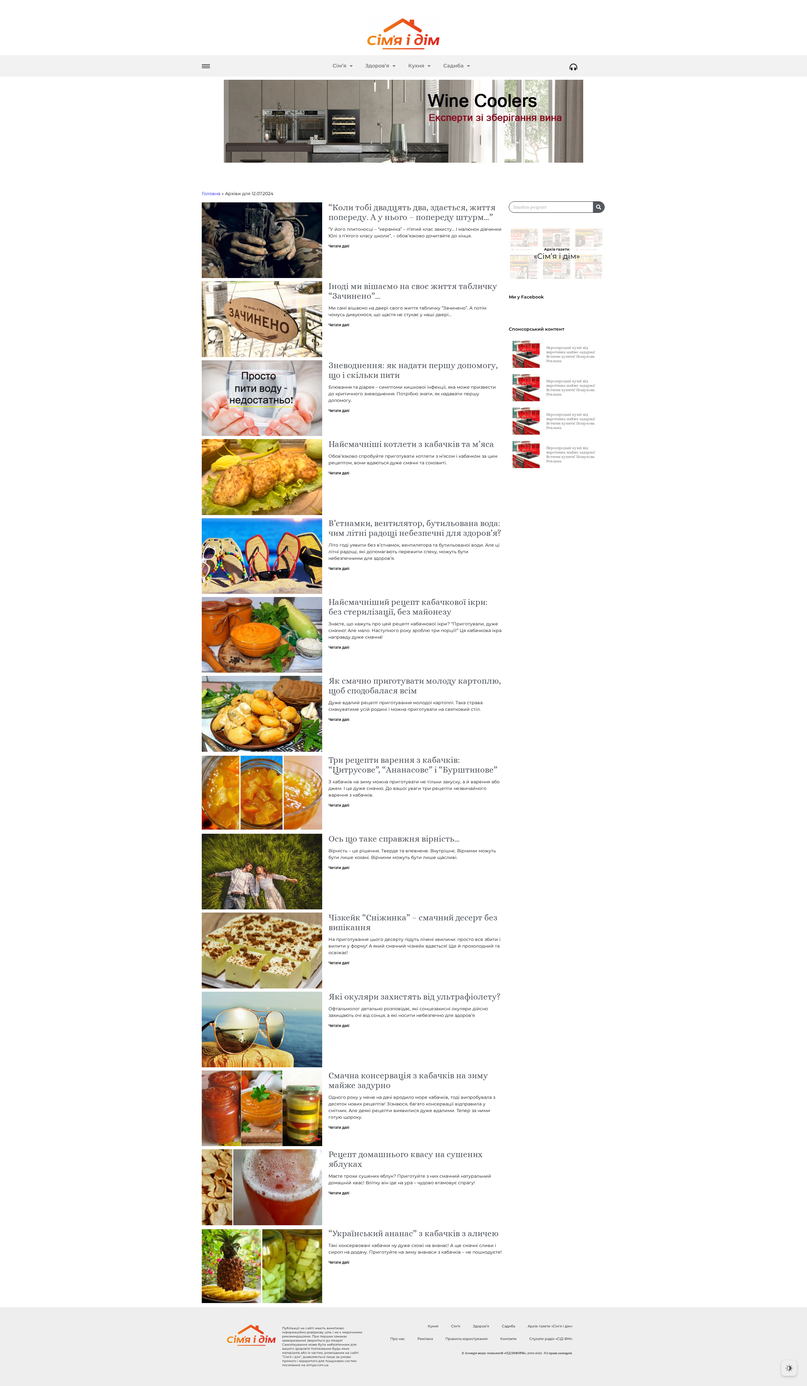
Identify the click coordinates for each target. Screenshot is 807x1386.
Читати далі (338, 246)
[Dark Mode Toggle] (789, 1368)
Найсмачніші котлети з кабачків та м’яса (411, 444)
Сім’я (339, 66)
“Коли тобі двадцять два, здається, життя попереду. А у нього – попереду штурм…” (412, 212)
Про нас (397, 1339)
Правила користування (466, 1339)
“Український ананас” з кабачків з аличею (413, 1233)
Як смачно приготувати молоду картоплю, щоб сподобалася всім (414, 685)
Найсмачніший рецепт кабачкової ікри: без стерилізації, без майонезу (408, 607)
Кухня (416, 66)
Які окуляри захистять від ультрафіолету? (414, 996)
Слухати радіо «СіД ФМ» (550, 1339)
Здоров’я (377, 66)
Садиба (453, 66)
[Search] (598, 207)
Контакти (508, 1339)
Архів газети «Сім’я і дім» (550, 1326)
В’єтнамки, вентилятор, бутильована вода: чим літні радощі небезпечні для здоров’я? (414, 528)
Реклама (425, 1339)
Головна (211, 193)
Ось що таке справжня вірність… (394, 839)
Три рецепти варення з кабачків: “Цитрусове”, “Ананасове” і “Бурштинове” (412, 764)
